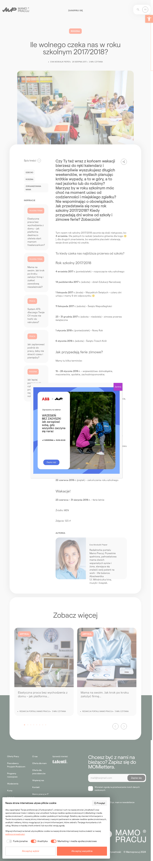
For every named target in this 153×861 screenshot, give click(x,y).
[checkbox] (16, 841)
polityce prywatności (15, 834)
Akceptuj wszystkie (81, 851)
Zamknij (118, 387)
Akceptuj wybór (30, 851)
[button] (149, 19)
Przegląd (101, 803)
